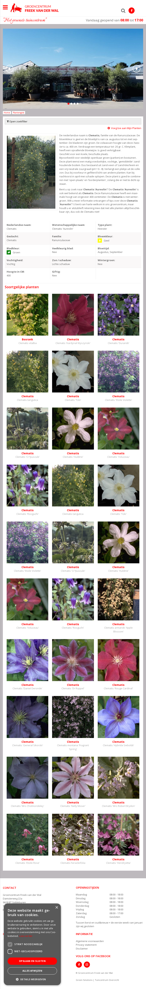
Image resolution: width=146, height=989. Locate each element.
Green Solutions (84, 980)
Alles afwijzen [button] (32, 970)
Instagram (87, 965)
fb (132, 10)
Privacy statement (86, 944)
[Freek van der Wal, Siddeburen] (34, 8)
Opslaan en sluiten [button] (32, 961)
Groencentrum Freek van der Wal (22, 895)
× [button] (56, 907)
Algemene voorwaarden (90, 941)
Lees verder (26, 936)
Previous (9, 69)
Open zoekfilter (18, 121)
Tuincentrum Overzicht (107, 980)
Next (136, 69)
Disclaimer (82, 948)
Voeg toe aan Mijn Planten (126, 128)
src (123, 10)
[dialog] (32, 944)
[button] (32, 979)
